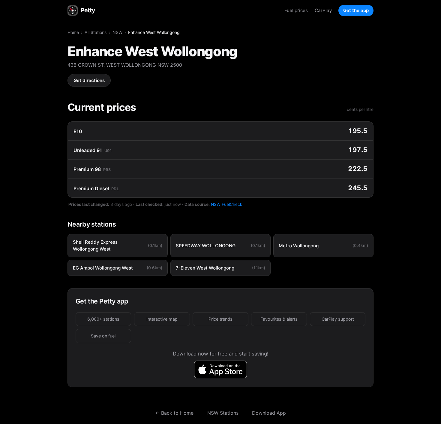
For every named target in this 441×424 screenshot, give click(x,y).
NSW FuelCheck (226, 204)
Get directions (89, 80)
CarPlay (323, 10)
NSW (117, 32)
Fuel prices (296, 10)
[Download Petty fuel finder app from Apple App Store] (221, 369)
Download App (269, 413)
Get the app (356, 10)
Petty (88, 10)
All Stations (95, 32)
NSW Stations (222, 413)
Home (73, 32)
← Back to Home (174, 413)
